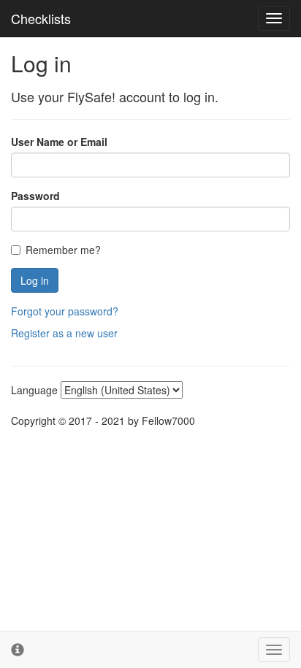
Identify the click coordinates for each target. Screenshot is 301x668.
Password (35, 195)
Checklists (41, 18)
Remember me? (63, 249)
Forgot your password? (64, 311)
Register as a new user (64, 333)
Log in (34, 280)
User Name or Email (59, 141)
